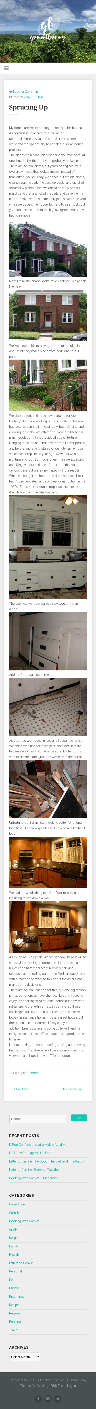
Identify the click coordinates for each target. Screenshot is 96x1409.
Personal (33, 1073)
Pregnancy (16, 1297)
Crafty (13, 1230)
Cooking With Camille (24, 1221)
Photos (14, 1288)
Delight (14, 1238)
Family (14, 1246)
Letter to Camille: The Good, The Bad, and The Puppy (46, 1161)
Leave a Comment (26, 92)
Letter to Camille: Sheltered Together (34, 1170)
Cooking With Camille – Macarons (33, 1178)
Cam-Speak (17, 1204)
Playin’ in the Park (72, 1089)
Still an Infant (21, 1089)
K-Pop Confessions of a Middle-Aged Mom (39, 1145)
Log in (71, 1386)
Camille (14, 1213)
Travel (13, 1330)
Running (15, 1322)
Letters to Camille (21, 1263)
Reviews (15, 1313)
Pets (12, 1280)
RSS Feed (58, 1386)
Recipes (14, 1305)
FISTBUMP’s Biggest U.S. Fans (30, 1153)
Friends (14, 1255)
